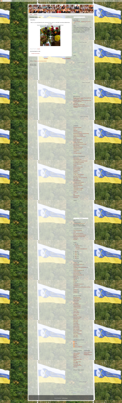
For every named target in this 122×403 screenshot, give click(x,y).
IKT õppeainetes (76, 170)
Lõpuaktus (78, 247)
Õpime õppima (76, 157)
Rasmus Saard (76, 326)
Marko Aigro (75, 320)
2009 (76, 253)
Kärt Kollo (75, 315)
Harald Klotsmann (77, 304)
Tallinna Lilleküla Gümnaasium (79, 136)
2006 (76, 258)
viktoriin (74, 276)
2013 (76, 244)
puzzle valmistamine (77, 164)
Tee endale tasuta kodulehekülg (79, 144)
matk (74, 279)
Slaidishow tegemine (77, 148)
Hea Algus (75, 239)
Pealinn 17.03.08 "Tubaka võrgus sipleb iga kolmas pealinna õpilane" (82, 98)
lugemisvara (75, 179)
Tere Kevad (75, 103)
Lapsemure (75, 238)
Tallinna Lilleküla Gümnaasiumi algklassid (76, 354)
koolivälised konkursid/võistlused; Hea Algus (82, 287)
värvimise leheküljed (77, 183)
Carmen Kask (76, 300)
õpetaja (74, 268)
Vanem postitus (66, 58)
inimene (75, 165)
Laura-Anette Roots (77, 317)
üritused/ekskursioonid (77, 264)
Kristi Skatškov (76, 312)
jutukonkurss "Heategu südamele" (88, 354)
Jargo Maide (75, 311)
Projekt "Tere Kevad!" (77, 139)
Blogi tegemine (76, 145)
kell (74, 194)
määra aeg (75, 192)
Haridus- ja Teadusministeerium (79, 235)
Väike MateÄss (76, 195)
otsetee (35, 14)
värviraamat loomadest (78, 185)
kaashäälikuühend (77, 180)
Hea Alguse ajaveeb (77, 127)
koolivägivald (76, 285)
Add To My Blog (81, 218)
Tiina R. (76, 345)
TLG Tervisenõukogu (77, 131)
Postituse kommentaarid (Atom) (40, 61)
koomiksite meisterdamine (78, 182)
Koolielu (75, 138)
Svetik (76, 343)
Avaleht (46, 58)
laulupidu (75, 289)
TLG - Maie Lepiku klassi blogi (77, 362)
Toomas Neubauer (78, 346)
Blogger (66, 398)
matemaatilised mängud (78, 188)
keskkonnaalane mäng (77, 167)
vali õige (75, 191)
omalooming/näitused (77, 270)
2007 (76, 256)
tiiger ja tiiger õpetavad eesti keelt (80, 177)
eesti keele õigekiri (77, 176)
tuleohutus (75, 171)
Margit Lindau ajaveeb (76, 357)
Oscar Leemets (76, 324)
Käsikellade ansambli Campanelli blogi (81, 133)
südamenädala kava (88, 352)
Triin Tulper (75, 335)
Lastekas (75, 151)
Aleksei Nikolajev (76, 297)
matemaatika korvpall (77, 189)
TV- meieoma (76, 150)
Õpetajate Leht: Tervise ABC (79, 104)
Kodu (31, 14)
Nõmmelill (75, 366)
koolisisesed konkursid (77, 284)
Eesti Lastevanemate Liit (78, 233)
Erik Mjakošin (76, 303)
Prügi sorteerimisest (77, 159)
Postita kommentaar (36, 53)
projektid (75, 265)
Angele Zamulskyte (77, 298)
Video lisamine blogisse (78, 147)
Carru (76, 341)
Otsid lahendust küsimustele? (79, 236)
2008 (76, 254)
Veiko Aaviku (75, 336)
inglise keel (75, 186)
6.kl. (74, 282)
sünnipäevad (76, 271)
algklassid (75, 130)
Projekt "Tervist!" (76, 141)
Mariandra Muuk (76, 318)
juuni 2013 (78, 245)
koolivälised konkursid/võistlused (79, 267)
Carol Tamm (75, 301)
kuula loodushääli (76, 168)
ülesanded (75, 277)
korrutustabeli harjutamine (78, 162)
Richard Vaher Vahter (77, 330)
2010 (76, 251)
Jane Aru (75, 309)
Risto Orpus (75, 332)
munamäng (75, 197)
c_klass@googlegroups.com (79, 223)
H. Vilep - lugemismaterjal (78, 174)
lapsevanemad (76, 273)
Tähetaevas (75, 173)
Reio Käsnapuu (76, 327)
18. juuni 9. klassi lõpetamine (81, 248)
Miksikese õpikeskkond (78, 142)
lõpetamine (75, 291)
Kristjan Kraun (76, 314)
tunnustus (75, 292)
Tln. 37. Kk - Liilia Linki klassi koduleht (77, 365)
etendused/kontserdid (77, 274)
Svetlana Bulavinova (77, 333)
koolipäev (75, 262)
